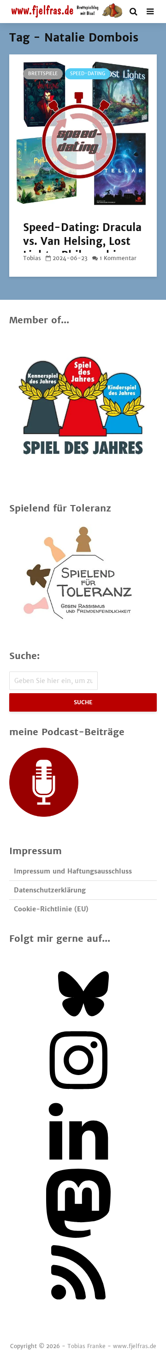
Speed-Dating (87, 74)
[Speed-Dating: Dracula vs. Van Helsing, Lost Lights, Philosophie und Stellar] (83, 131)
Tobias (32, 258)
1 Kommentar (118, 258)
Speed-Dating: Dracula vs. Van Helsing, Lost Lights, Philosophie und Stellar (82, 248)
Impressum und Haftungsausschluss (73, 871)
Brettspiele (43, 74)
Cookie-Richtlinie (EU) (51, 909)
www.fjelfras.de (134, 1346)
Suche (83, 702)
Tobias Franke (86, 1346)
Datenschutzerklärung (50, 890)
